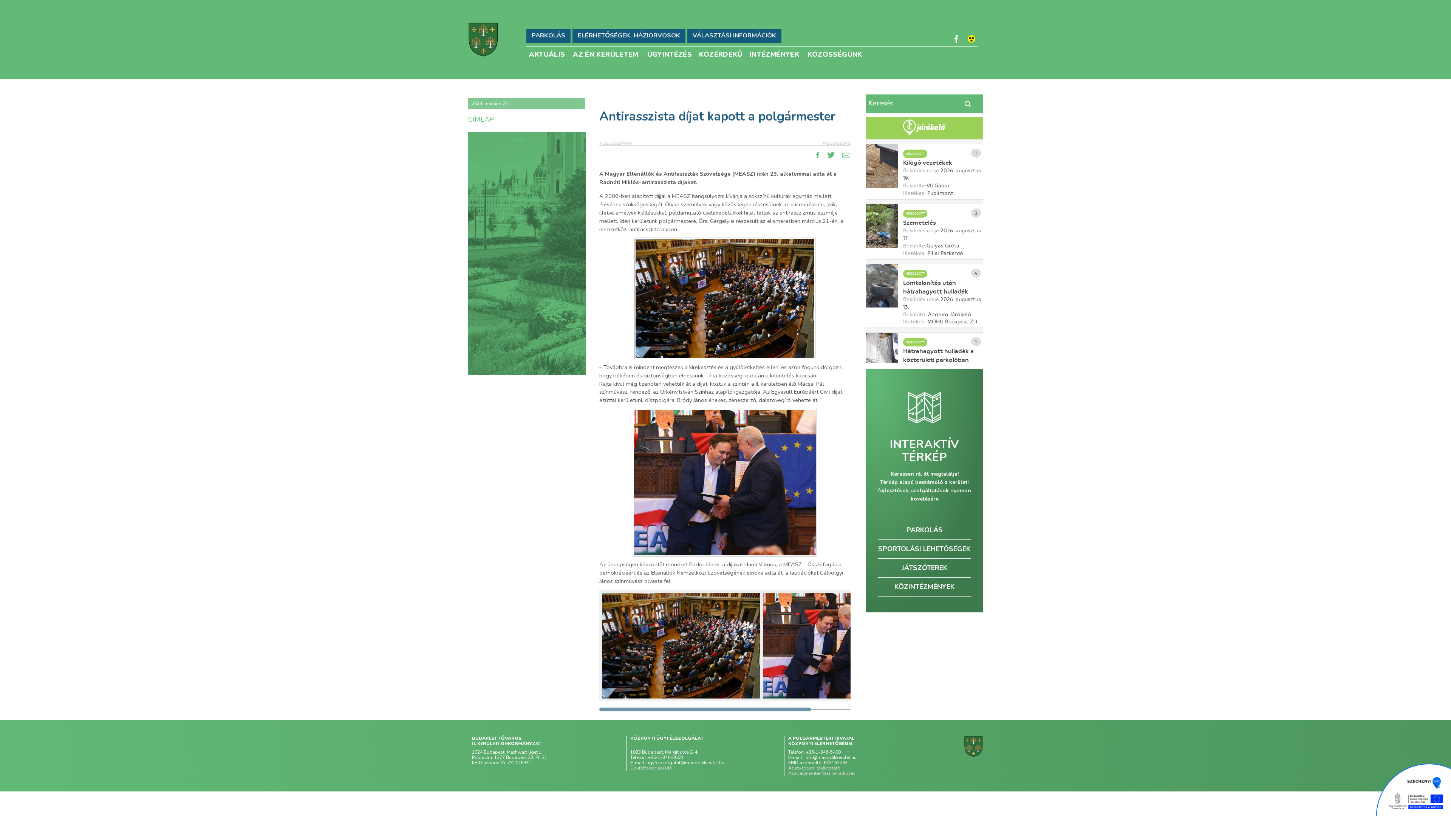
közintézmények (924, 586)
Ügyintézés (669, 54)
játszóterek (925, 567)
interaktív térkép (924, 451)
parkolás (924, 530)
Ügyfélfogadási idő (651, 768)
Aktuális (547, 54)
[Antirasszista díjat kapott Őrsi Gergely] (681, 646)
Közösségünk (834, 54)
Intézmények (774, 54)
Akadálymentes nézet (971, 39)
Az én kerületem (605, 54)
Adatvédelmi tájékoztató (814, 768)
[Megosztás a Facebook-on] (818, 155)
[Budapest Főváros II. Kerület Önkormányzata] (483, 39)
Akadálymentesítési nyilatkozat (821, 773)
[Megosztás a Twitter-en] (831, 155)
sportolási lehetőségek (924, 548)
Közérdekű (721, 54)
